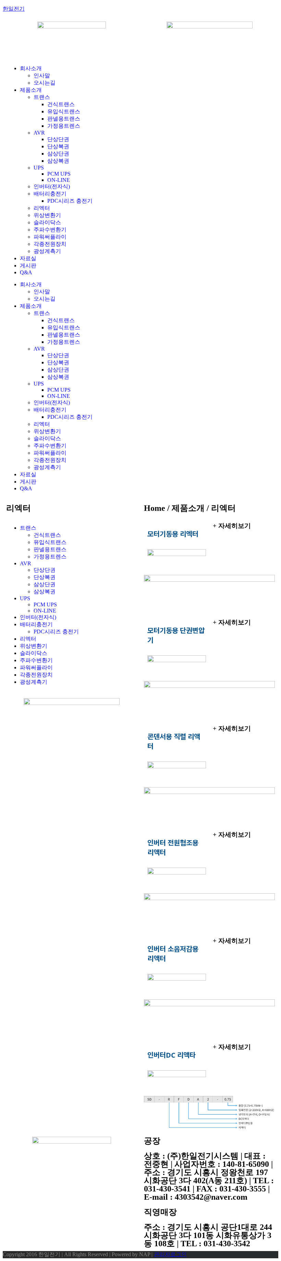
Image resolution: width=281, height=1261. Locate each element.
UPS (39, 168)
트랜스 (42, 97)
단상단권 (58, 139)
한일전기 (14, 9)
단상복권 (58, 146)
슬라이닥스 (47, 222)
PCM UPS (59, 174)
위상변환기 (47, 215)
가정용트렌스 (63, 126)
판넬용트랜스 (63, 119)
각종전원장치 (50, 244)
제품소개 (31, 90)
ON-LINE (58, 180)
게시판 (28, 265)
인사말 (42, 75)
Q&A (26, 272)
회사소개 (31, 68)
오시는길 (45, 83)
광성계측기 (47, 251)
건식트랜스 (61, 104)
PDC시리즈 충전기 (70, 201)
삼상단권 (58, 153)
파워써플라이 (50, 237)
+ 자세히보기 (232, 525)
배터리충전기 (50, 194)
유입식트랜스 (63, 111)
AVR (39, 133)
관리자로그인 (170, 1254)
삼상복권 (58, 161)
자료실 (28, 258)
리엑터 (42, 208)
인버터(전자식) (52, 186)
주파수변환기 (50, 229)
